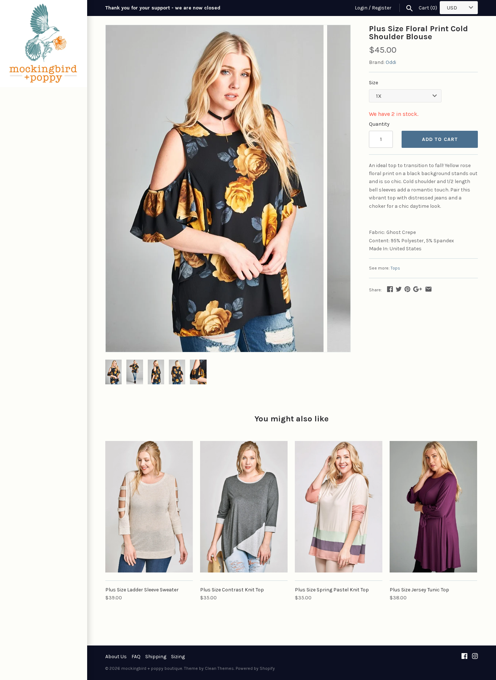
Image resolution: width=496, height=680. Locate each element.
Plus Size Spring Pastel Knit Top (332, 590)
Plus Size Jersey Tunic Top (419, 590)
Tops (395, 268)
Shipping (155, 656)
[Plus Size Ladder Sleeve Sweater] (149, 506)
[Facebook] (464, 656)
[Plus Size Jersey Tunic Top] (433, 506)
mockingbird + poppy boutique (151, 668)
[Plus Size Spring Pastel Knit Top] (338, 506)
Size (373, 83)
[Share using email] (428, 289)
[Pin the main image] (407, 289)
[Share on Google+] (417, 289)
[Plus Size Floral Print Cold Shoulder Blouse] (215, 29)
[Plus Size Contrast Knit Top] (244, 506)
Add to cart (440, 139)
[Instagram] (475, 656)
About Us (116, 656)
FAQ (136, 656)
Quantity (379, 124)
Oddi (391, 62)
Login (361, 8)
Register (381, 8)
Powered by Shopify (255, 668)
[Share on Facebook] (390, 289)
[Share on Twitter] (399, 289)
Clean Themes (219, 668)
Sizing (178, 656)
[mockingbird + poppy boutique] (43, 43)
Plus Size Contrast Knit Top (232, 590)
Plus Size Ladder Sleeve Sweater (142, 590)
